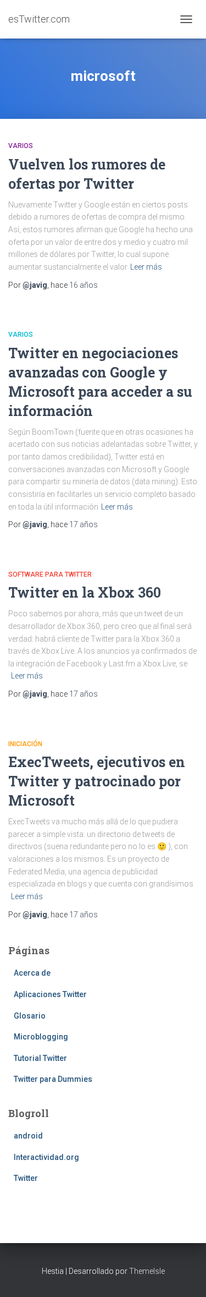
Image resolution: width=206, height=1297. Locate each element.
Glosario (30, 1015)
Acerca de (32, 972)
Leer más (146, 266)
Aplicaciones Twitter (50, 994)
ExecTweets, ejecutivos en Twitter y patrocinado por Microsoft (96, 781)
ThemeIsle (147, 1271)
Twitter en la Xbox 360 (84, 592)
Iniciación (25, 744)
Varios (20, 146)
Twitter (26, 1178)
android (28, 1135)
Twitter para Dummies (53, 1079)
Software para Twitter (50, 574)
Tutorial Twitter (40, 1058)
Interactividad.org (46, 1157)
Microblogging (41, 1036)
